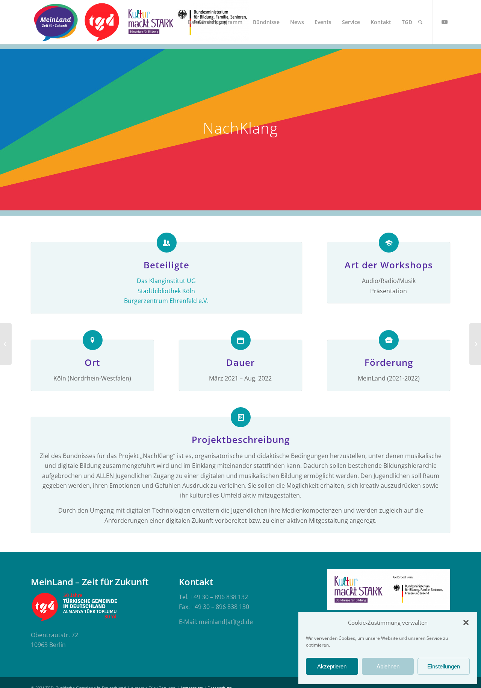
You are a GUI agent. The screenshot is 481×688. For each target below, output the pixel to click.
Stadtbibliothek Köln (166, 291)
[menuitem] (215, 22)
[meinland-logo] (55, 22)
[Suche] (420, 22)
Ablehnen (388, 666)
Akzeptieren (331, 666)
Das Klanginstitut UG (166, 281)
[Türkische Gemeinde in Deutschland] (101, 22)
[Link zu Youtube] (444, 21)
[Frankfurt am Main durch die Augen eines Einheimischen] (6, 344)
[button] (466, 622)
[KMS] (149, 22)
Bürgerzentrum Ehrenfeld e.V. (166, 301)
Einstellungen (443, 666)
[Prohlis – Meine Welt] (475, 344)
